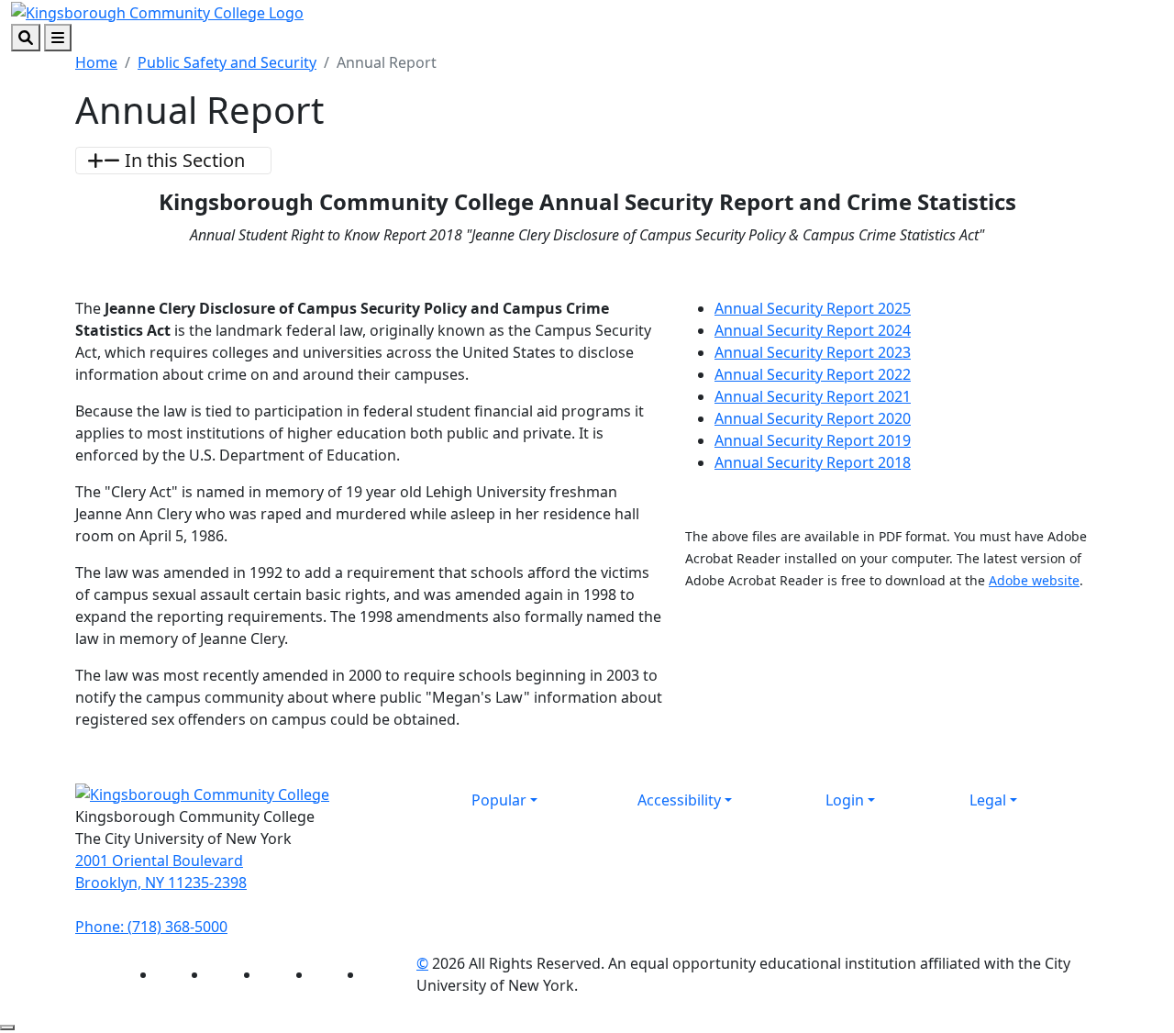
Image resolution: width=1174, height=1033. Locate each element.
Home (96, 62)
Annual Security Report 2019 (812, 440)
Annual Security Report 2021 (812, 396)
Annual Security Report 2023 (812, 352)
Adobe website (1034, 580)
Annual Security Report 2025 (812, 308)
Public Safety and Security (227, 62)
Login (844, 800)
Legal (987, 800)
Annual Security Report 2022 (812, 374)
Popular (498, 800)
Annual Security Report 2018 (812, 462)
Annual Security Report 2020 (812, 418)
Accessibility (679, 800)
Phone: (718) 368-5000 (151, 926)
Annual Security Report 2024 (812, 330)
